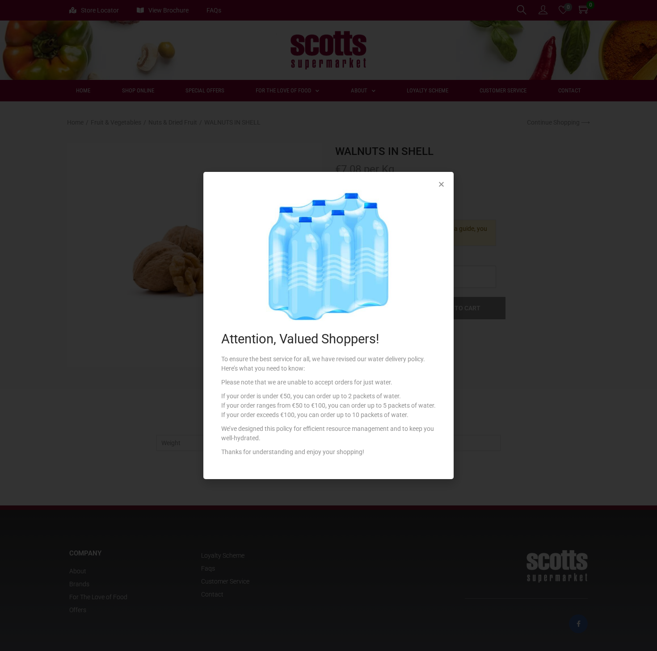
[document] (328, 325)
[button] (441, 184)
